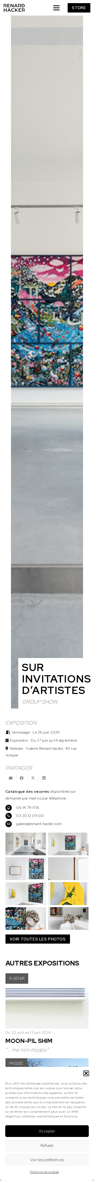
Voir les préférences (47, 1159)
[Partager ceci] (21, 778)
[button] (86, 1073)
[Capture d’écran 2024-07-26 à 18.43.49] (68, 893)
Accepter (47, 1131)
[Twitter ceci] (32, 778)
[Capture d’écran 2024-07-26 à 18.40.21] (68, 844)
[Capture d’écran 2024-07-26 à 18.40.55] (25, 893)
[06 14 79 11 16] (10, 807)
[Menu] (56, 7)
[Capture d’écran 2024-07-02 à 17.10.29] (25, 918)
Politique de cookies (44, 1172)
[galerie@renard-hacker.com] (10, 823)
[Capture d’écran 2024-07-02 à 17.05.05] (25, 844)
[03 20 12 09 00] (10, 815)
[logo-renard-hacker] (14, 8)
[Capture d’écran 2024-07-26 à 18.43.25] (68, 868)
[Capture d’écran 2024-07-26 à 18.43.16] (25, 868)
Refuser (47, 1145)
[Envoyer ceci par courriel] (10, 778)
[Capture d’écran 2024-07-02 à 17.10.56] (68, 918)
